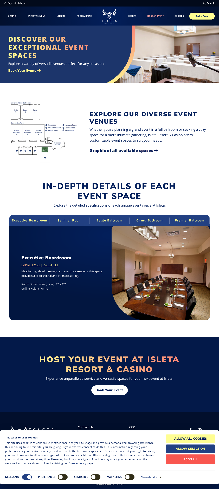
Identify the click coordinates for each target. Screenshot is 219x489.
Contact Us (85, 427)
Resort (132, 16)
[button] (209, 3)
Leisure (61, 16)
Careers (179, 16)
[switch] (63, 477)
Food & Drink (84, 16)
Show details (149, 477)
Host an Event (155, 16)
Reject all (190, 459)
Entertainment (36, 16)
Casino (12, 16)
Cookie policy (77, 463)
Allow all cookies (190, 439)
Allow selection (190, 449)
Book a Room (202, 16)
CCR (132, 427)
